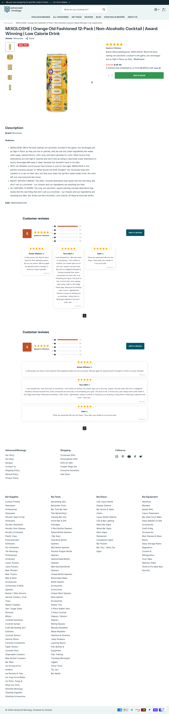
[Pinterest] (123, 456)
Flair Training (57, 654)
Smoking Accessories (15, 696)
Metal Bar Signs (104, 524)
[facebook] (135, 456)
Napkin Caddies (12, 604)
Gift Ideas (77, 17)
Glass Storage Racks (151, 543)
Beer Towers (11, 574)
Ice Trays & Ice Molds (15, 677)
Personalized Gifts (69, 459)
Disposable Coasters (15, 654)
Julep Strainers (58, 639)
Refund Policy (11, 474)
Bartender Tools (58, 505)
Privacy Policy (12, 478)
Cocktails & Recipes (114, 17)
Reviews (89, 17)
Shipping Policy (12, 470)
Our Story (9, 455)
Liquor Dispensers (150, 513)
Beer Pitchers (11, 570)
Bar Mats (9, 662)
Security (146, 570)
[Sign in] (156, 9)
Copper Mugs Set (68, 466)
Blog (98, 17)
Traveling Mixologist (60, 658)
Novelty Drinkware (14, 532)
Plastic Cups (11, 536)
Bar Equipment (150, 496)
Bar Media (55, 673)
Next (69, 2)
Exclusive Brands (41, 17)
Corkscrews (56, 589)
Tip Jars (55, 669)
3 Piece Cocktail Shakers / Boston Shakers (59, 616)
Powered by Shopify (42, 710)
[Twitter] (140, 456)
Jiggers (54, 662)
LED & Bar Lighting (105, 520)
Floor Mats (147, 559)
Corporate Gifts (67, 455)
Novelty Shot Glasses (15, 528)
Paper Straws (11, 646)
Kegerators (147, 547)
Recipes (9, 463)
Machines (146, 501)
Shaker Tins (56, 604)
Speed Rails (147, 509)
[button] (2, 2)
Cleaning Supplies (13, 692)
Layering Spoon (58, 643)
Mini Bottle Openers (60, 547)
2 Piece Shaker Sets (60, 608)
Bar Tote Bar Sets (59, 509)
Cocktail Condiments (15, 643)
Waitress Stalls (149, 563)
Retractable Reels (59, 578)
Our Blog (9, 459)
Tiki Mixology (11, 551)
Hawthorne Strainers (60, 635)
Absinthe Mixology (14, 689)
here (51, 2)
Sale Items (65, 474)
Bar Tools (56, 496)
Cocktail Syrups (12, 624)
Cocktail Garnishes (14, 620)
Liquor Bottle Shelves (106, 517)
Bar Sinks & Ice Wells (151, 517)
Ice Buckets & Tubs (14, 673)
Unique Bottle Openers (61, 574)
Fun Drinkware (12, 547)
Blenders (146, 505)
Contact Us (10, 466)
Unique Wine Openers (61, 593)
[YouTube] (129, 456)
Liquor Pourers (12, 563)
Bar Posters (102, 543)
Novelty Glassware (14, 524)
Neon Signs (102, 532)
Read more (139, 59)
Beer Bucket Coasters (15, 658)
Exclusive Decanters (69, 470)
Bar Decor (102, 496)
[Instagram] (116, 456)
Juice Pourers (11, 566)
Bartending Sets (58, 501)
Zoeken (103, 9)
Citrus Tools (56, 666)
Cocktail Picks (12, 650)
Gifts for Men (66, 463)
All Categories (61, 17)
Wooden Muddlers (59, 627)
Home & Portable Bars (152, 566)
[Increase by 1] (112, 73)
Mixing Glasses (58, 624)
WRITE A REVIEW (135, 233)
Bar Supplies (11, 496)
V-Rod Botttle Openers (61, 528)
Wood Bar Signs (104, 528)
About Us (132, 17)
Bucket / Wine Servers (15, 593)
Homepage (8, 23)
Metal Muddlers (58, 631)
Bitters (8, 616)
